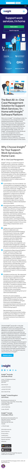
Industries (3, 441)
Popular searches (5, 439)
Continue (18, 3)
